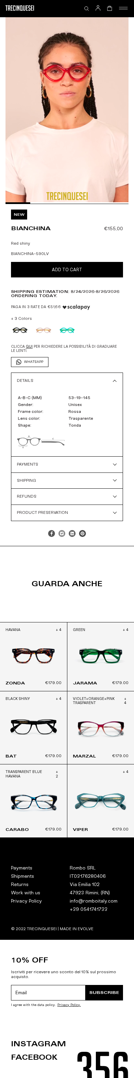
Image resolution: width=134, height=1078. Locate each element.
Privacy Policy (26, 901)
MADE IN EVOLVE (76, 928)
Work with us (25, 893)
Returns (20, 884)
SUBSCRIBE (104, 992)
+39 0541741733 (89, 909)
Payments (21, 868)
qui (29, 346)
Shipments (22, 876)
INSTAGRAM (38, 1044)
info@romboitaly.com (94, 901)
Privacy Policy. (69, 1005)
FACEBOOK (34, 1057)
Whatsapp (33, 362)
